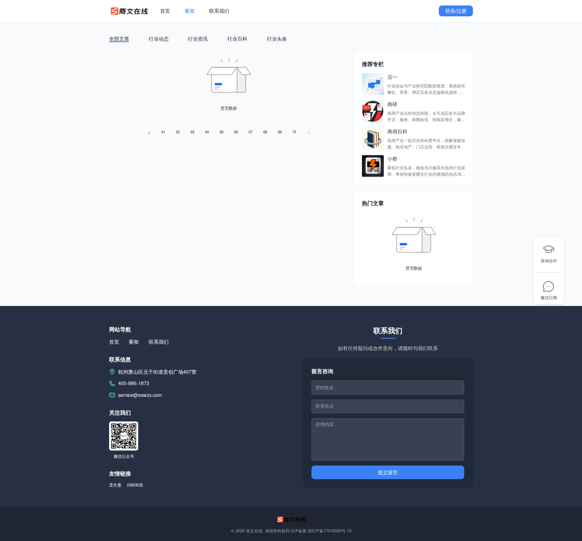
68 (265, 131)
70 (294, 131)
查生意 (115, 484)
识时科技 (135, 484)
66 (236, 131)
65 (221, 131)
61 (163, 131)
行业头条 (277, 38)
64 (207, 131)
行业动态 (159, 38)
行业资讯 (198, 38)
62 (178, 131)
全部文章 (119, 38)
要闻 (190, 10)
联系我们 (219, 10)
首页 (165, 10)
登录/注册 (456, 11)
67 (250, 131)
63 (192, 131)
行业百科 (237, 38)
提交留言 (388, 472)
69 (279, 131)
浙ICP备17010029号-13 (329, 530)
